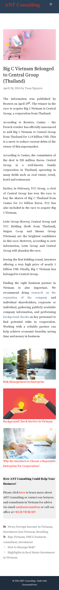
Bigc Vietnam (16, 537)
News (11, 527)
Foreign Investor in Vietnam (34, 527)
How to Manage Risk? (21, 547)
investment (25, 542)
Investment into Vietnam (19, 532)
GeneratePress (29, 584)
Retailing (42, 532)
